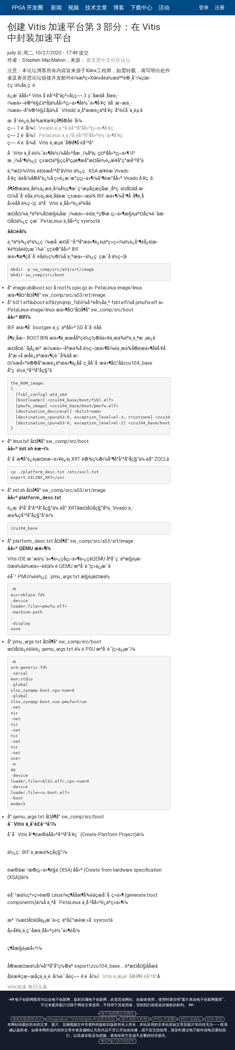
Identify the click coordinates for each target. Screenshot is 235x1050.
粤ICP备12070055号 (117, 1041)
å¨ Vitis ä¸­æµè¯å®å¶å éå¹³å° (127, 976)
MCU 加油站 (191, 1019)
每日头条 (37, 987)
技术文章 (96, 7)
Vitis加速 (17, 987)
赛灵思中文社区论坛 (107, 60)
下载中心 (141, 7)
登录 (204, 7)
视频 (73, 7)
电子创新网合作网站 (117, 1013)
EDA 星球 (214, 1019)
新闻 (56, 7)
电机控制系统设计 (27, 1019)
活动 (164, 7)
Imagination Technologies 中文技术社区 (81, 1019)
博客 (118, 7)
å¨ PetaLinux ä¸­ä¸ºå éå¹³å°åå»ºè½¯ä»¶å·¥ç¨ (79, 135)
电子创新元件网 (134, 1019)
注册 (220, 7)
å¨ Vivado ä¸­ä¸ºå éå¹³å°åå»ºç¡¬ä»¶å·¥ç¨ (74, 128)
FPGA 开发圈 (27, 7)
